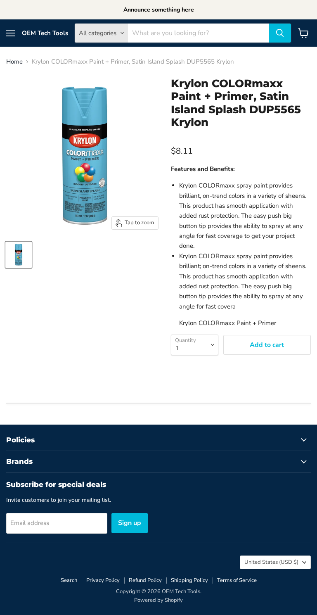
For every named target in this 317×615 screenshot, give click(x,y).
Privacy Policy (103, 580)
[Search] (280, 33)
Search (69, 580)
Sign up (129, 522)
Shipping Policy (189, 580)
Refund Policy (145, 580)
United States (271, 562)
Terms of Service (237, 580)
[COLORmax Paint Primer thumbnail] (18, 255)
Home (14, 61)
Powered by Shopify (158, 600)
